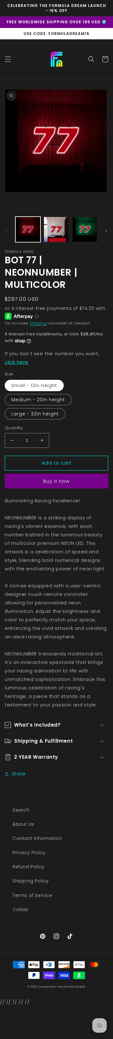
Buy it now (56, 481)
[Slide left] (7, 231)
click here (16, 362)
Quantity (14, 428)
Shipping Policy (31, 881)
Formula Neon (47, 987)
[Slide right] (106, 231)
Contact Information (37, 838)
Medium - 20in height (38, 400)
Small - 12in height (34, 385)
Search (21, 810)
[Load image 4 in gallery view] (56, 229)
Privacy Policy (29, 852)
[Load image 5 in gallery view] (84, 229)
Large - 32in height (35, 414)
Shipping (38, 323)
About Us (23, 824)
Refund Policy (29, 867)
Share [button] (19, 774)
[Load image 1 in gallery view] (27, 229)
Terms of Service (32, 895)
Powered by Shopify (72, 987)
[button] (8, 59)
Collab (21, 909)
